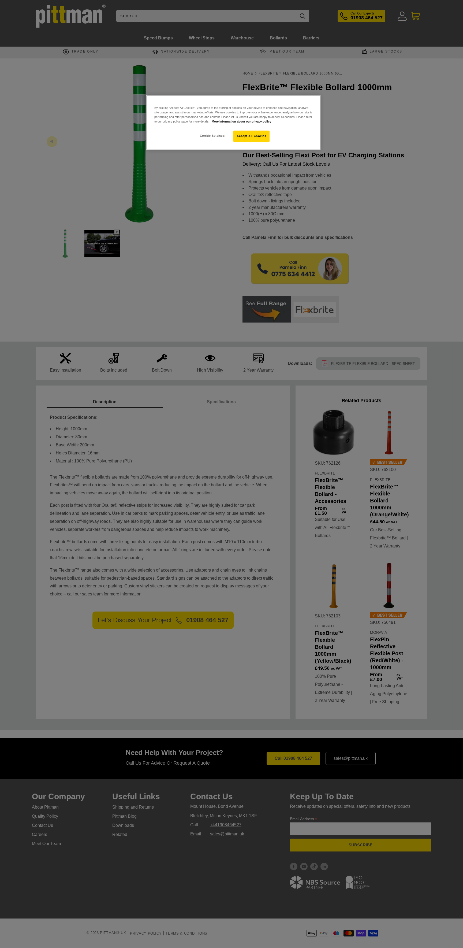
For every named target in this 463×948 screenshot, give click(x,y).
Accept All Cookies (251, 136)
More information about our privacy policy (241, 121)
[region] (233, 122)
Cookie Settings (212, 135)
